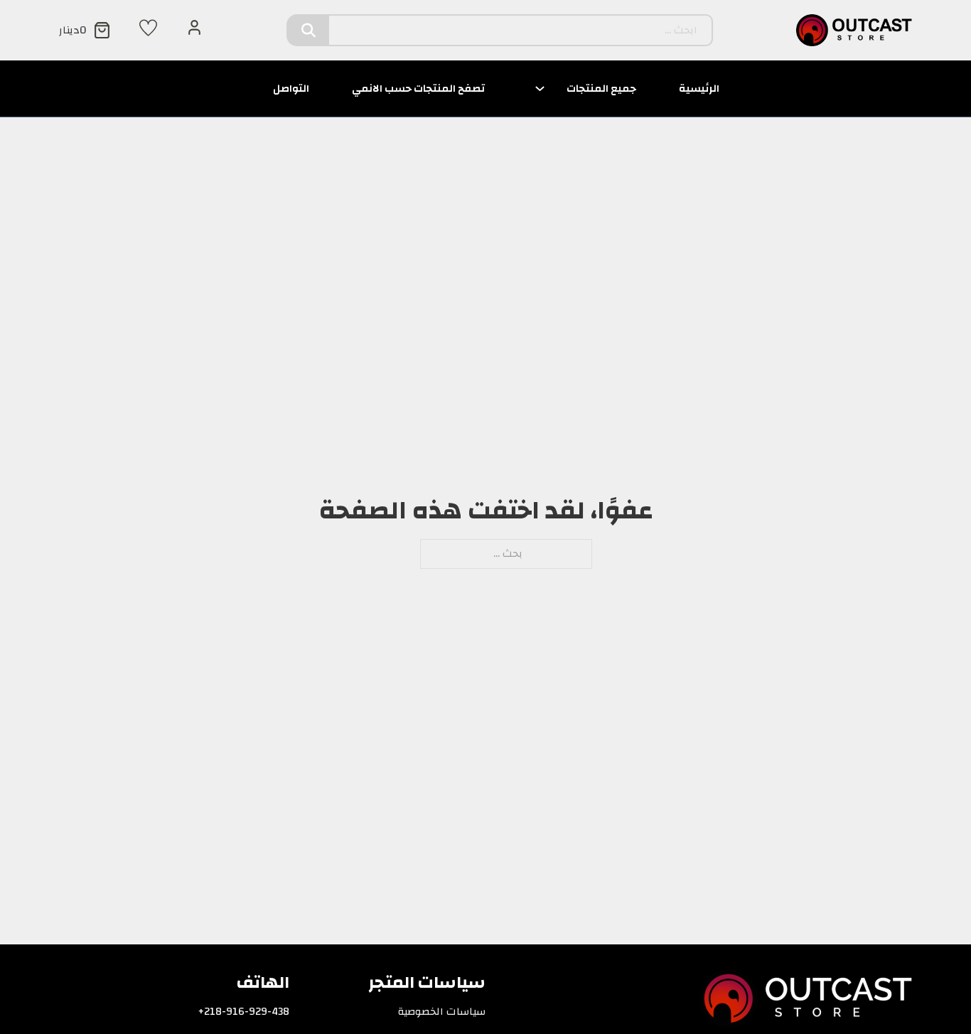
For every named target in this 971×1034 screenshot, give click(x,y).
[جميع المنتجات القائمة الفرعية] (540, 88)
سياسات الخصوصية (442, 1012)
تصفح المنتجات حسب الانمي (418, 88)
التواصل (291, 88)
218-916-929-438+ (243, 1012)
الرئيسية (699, 88)
